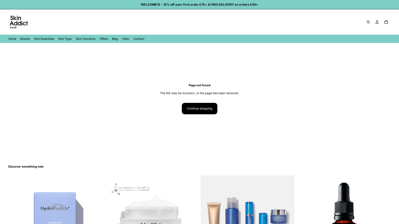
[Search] (368, 22)
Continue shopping (199, 108)
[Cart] (386, 22)
